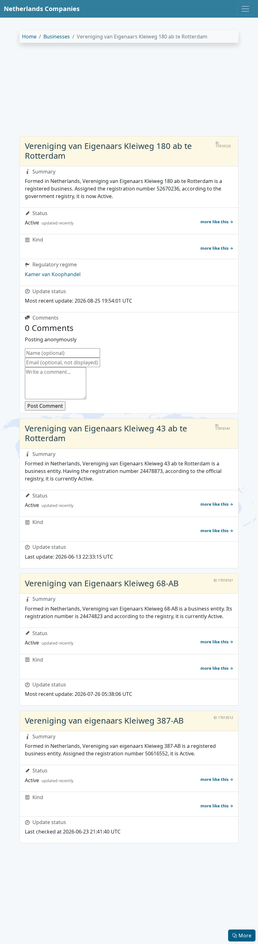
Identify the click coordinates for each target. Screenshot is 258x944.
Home (29, 36)
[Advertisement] (129, 92)
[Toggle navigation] (245, 9)
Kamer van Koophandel (53, 274)
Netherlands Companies (42, 8)
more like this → (216, 222)
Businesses (56, 36)
